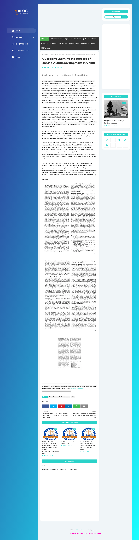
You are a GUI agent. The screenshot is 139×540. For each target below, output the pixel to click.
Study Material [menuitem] (22, 50)
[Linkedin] (119, 145)
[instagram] (106, 140)
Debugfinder (47, 67)
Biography (75, 43)
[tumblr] (113, 145)
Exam (55, 397)
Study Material (90, 39)
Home (45, 39)
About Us (83, 533)
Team (99, 533)
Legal (45, 43)
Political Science (64, 397)
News (78, 39)
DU (50, 397)
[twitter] (119, 140)
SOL (48, 54)
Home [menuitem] (17, 31)
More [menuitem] (17, 57)
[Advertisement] (69, 22)
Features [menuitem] (19, 37)
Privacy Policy (74, 533)
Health (54, 43)
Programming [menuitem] (21, 44)
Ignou (70, 39)
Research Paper (89, 43)
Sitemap (46, 48)
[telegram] (125, 145)
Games (64, 43)
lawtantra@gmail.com (77, 388)
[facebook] (113, 140)
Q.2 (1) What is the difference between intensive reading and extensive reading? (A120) (87, 445)
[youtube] (125, 140)
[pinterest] (106, 145)
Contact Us (92, 533)
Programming (57, 39)
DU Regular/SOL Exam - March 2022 (69, 442)
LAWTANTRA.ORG (81, 530)
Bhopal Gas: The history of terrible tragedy (114, 121)
